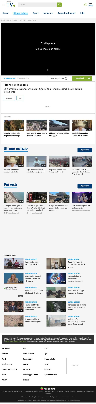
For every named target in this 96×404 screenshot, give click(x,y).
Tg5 (45, 354)
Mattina (5, 354)
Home (5, 13)
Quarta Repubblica (9, 369)
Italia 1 (4, 380)
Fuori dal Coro (28, 354)
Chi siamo (24, 397)
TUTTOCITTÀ (60, 391)
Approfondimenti (66, 13)
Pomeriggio (27, 359)
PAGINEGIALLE (19, 391)
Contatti (75, 366)
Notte (4, 375)
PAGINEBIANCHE (50, 391)
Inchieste (48, 13)
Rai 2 (4, 359)
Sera (46, 364)
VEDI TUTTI (85, 150)
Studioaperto (7, 364)
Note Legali (32, 397)
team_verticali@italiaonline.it (15, 342)
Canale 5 (47, 369)
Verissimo (6, 348)
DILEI (67, 391)
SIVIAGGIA (73, 391)
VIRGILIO (10, 391)
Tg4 (24, 348)
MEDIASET (9, 98)
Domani (26, 380)
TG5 (20, 98)
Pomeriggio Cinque (30, 375)
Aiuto (73, 397)
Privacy (40, 397)
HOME (3, 20)
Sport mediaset (50, 375)
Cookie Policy (50, 397)
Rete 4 (25, 364)
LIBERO (8, 1)
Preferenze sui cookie (63, 397)
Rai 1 (46, 348)
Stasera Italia (49, 359)
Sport (35, 13)
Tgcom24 (26, 369)
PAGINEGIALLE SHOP (31, 391)
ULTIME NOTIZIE (12, 20)
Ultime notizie (21, 13)
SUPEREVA (48, 394)
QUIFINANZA (81, 391)
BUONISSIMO (90, 391)
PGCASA (41, 391)
